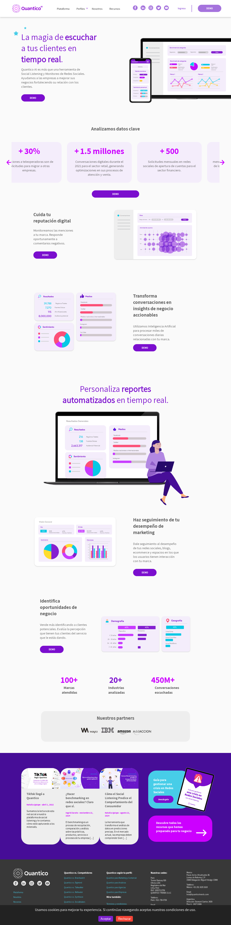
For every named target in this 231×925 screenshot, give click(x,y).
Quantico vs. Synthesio (73, 897)
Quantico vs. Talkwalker (73, 887)
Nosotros (97, 9)
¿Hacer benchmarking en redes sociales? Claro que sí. (79, 800)
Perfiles (80, 9)
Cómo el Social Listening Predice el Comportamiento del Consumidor (118, 800)
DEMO (209, 8)
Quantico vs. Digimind (73, 882)
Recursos (114, 9)
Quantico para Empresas (116, 892)
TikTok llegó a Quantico (35, 796)
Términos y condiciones (116, 903)
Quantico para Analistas (116, 882)
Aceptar (106, 918)
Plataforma (63, 9)
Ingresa (182, 8)
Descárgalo (163, 799)
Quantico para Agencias (116, 887)
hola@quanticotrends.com (198, 894)
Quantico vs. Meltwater (73, 892)
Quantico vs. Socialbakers (74, 902)
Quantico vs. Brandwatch (74, 878)
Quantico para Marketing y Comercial (121, 878)
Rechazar (124, 918)
